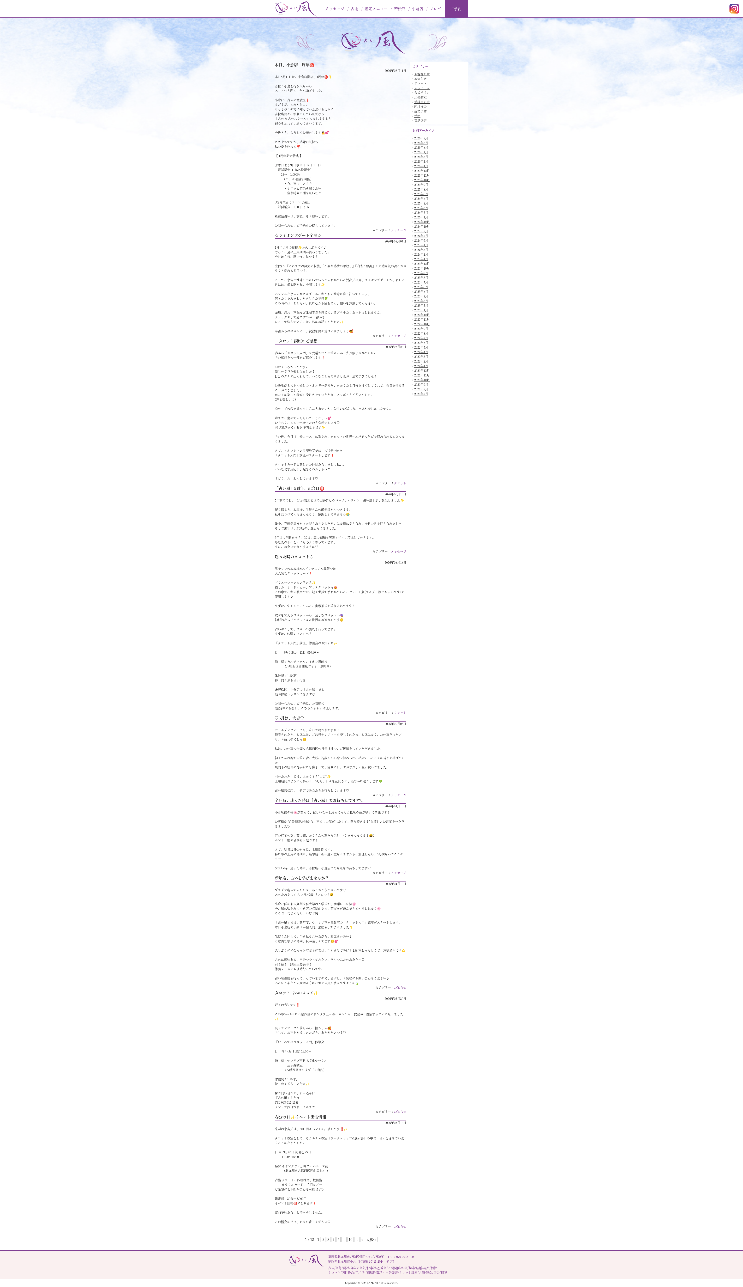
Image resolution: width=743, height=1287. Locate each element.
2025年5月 (421, 198)
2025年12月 (422, 170)
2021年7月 (421, 393)
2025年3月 (421, 208)
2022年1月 (421, 366)
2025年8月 (421, 189)
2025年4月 (421, 203)
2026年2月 (421, 161)
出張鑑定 (420, 97)
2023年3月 (421, 300)
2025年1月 (421, 217)
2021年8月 (421, 389)
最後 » (371, 1239)
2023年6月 (421, 287)
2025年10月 (422, 180)
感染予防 (420, 111)
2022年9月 (421, 328)
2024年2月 (421, 254)
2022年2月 (421, 361)
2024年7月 (421, 235)
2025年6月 (421, 194)
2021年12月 (422, 370)
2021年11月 (422, 375)
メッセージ (398, 230)
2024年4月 (421, 245)
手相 (417, 116)
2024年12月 (422, 221)
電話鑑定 (420, 120)
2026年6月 (421, 142)
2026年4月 (421, 152)
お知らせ (400, 987)
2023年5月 (421, 291)
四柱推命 (420, 106)
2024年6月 (421, 240)
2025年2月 (421, 212)
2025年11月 (422, 175)
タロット (400, 483)
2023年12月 (422, 263)
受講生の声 (422, 102)
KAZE (370, 1282)
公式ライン (422, 92)
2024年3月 (421, 249)
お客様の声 (422, 74)
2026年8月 (421, 138)
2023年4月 (421, 296)
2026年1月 (421, 166)
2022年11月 (422, 319)
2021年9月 (421, 384)
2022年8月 (421, 333)
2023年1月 (421, 310)
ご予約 (455, 9)
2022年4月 (421, 352)
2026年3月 (421, 156)
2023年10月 (422, 268)
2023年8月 (421, 277)
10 (350, 1239)
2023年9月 (421, 273)
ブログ (435, 9)
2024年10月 (422, 226)
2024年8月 (421, 231)
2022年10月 (422, 324)
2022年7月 (421, 338)
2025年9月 (421, 184)
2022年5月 (421, 347)
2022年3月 (421, 356)
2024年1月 (421, 259)
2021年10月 (422, 379)
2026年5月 (421, 147)
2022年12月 (422, 314)
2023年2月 (421, 305)
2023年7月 (421, 282)
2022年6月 (421, 342)
